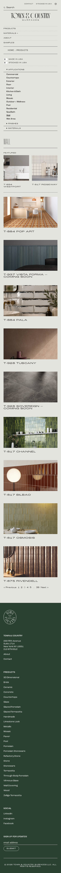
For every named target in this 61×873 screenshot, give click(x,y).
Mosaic (9, 98)
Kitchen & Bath (13, 91)
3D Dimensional (11, 678)
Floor (8, 85)
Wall (8, 115)
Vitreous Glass (11, 781)
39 (37, 588)
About (7, 38)
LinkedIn (8, 814)
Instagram (9, 819)
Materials (14, 128)
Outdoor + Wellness (15, 102)
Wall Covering (11, 786)
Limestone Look (12, 722)
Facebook (9, 824)
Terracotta (9, 771)
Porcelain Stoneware (14, 751)
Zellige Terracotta (13, 795)
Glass (6, 702)
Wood (6, 791)
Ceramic (8, 687)
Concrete (8, 692)
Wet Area (10, 119)
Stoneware (9, 766)
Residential (11, 109)
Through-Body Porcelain (16, 776)
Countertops (12, 78)
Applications (16, 70)
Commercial (12, 74)
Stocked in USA (44, 4)
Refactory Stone (12, 756)
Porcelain (8, 746)
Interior (10, 88)
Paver (7, 737)
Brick (6, 682)
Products (10, 28)
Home (11, 50)
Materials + (11, 33)
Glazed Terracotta (13, 712)
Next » (45, 588)
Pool (8, 105)
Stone (7, 761)
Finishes (13, 124)
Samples (9, 43)
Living (9, 95)
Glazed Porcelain (12, 707)
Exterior (10, 81)
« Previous (10, 588)
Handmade (9, 717)
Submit (11, 848)
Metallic (7, 727)
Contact (28, 4)
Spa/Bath (10, 112)
